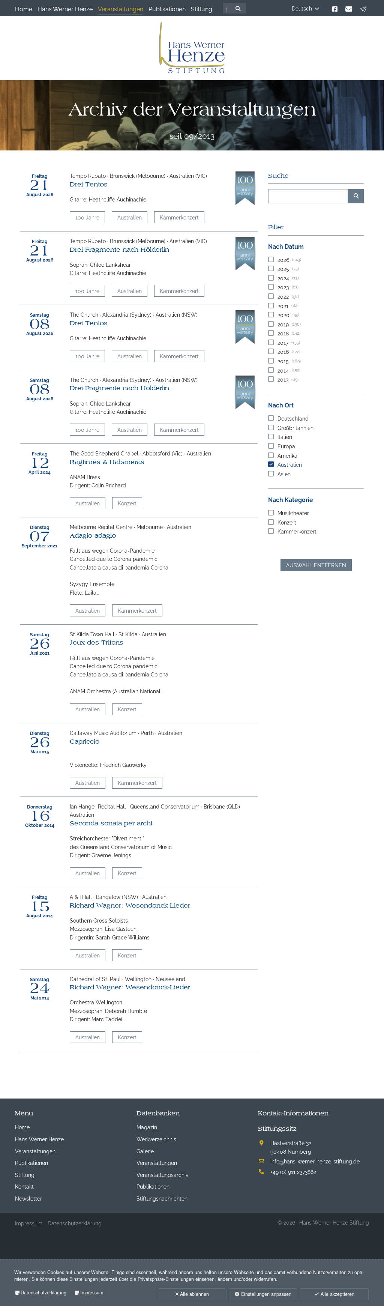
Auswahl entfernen (316, 564)
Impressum (91, 1292)
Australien (129, 217)
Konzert (127, 502)
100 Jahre (87, 217)
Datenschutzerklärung (43, 1292)
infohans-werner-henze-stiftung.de (315, 1161)
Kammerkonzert (179, 217)
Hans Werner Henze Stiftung (334, 1222)
